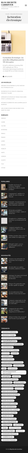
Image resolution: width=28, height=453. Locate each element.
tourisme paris (20, 430)
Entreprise (4, 129)
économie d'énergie (9, 440)
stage (5, 428)
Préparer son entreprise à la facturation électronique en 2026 (17, 260)
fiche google (7, 382)
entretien (16, 376)
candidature (9, 341)
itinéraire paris (19, 388)
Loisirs (3, 141)
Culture (3, 125)
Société (3, 160)
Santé (3, 152)
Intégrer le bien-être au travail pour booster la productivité (17, 317)
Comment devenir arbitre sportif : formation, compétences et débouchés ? (17, 310)
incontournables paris (7, 388)
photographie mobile (9, 403)
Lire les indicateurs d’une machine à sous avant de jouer (17, 292)
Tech (2, 164)
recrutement (9, 422)
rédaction (7, 425)
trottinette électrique (10, 434)
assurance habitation (9, 332)
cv (4, 368)
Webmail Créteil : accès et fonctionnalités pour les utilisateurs (16, 245)
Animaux (3, 118)
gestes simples (19, 382)
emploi (6, 376)
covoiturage (7, 365)
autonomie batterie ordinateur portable (11, 338)
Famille (3, 133)
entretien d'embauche (10, 379)
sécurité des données (15, 427)
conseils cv (7, 356)
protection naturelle (9, 412)
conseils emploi (8, 359)
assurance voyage (8, 335)
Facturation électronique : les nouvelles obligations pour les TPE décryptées (13, 60)
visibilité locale (8, 437)
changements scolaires (10, 350)
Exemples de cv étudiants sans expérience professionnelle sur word (17, 220)
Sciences (3, 156)
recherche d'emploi (9, 419)
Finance (3, 137)
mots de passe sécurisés (11, 394)
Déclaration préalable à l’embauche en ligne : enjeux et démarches (17, 211)
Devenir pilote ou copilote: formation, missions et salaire (17, 267)
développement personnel (9, 372)
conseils (14, 353)
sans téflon (18, 425)
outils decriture (8, 400)
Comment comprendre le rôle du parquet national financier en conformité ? (17, 301)
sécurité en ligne (8, 431)
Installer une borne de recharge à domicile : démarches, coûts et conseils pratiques (17, 187)
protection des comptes (10, 409)
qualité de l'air (7, 415)
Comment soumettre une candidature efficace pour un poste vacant (17, 229)
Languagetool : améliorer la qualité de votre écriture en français (16, 195)
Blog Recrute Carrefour (8, 3)
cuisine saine (19, 365)
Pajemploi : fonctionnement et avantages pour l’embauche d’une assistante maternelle (17, 203)
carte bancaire (7, 347)
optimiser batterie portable (9, 397)
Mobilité (3, 148)
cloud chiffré (5, 353)
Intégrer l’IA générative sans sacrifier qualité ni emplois (17, 284)
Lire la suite (8, 76)
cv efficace (12, 368)
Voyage (3, 167)
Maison (3, 145)
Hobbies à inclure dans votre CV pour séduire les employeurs (18, 236)
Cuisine (3, 122)
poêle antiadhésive (9, 406)
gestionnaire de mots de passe (13, 385)
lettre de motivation (9, 391)
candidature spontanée (12, 344)
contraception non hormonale (12, 362)
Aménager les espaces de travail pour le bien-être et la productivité (18, 277)
